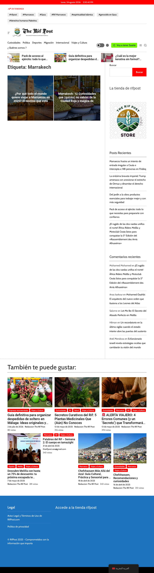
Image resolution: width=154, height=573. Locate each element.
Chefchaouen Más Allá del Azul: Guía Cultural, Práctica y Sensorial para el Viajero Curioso (94, 475)
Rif (70, 410)
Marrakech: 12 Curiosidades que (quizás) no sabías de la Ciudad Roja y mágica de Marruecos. (77, 99)
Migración (49, 42)
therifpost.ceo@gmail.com (54, 449)
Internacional (62, 42)
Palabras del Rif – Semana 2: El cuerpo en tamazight (59, 441)
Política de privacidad (18, 526)
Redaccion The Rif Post (35, 426)
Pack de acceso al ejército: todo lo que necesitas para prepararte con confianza (37, 60)
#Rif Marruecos (59, 14)
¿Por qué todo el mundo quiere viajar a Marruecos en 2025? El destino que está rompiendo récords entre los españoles (31, 101)
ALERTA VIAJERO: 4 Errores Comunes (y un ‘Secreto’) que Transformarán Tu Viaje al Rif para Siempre (123, 421)
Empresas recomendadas (18, 410)
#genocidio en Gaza (108, 14)
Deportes (37, 42)
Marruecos (120, 410)
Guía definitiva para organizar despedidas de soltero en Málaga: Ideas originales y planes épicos (29, 421)
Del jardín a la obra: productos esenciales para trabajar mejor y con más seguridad (127, 198)
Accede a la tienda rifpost (76, 507)
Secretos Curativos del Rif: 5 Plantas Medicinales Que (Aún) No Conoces (76, 419)
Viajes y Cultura (79, 42)
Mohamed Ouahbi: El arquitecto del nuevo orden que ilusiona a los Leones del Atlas (127, 299)
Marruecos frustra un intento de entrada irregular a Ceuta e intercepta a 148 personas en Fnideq (127, 165)
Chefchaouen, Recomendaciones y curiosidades (125, 478)
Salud (76, 410)
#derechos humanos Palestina (23, 20)
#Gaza (43, 14)
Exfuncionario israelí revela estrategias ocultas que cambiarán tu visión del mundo (127, 343)
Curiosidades (14, 42)
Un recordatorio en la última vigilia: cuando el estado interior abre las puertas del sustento (127, 327)
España (11, 466)
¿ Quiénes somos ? (17, 47)
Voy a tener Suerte (126, 45)
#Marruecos (28, 14)
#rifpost (13, 14)
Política (26, 42)
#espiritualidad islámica (82, 14)
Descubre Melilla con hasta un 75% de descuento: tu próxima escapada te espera (24, 475)
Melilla (20, 466)
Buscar (112, 65)
